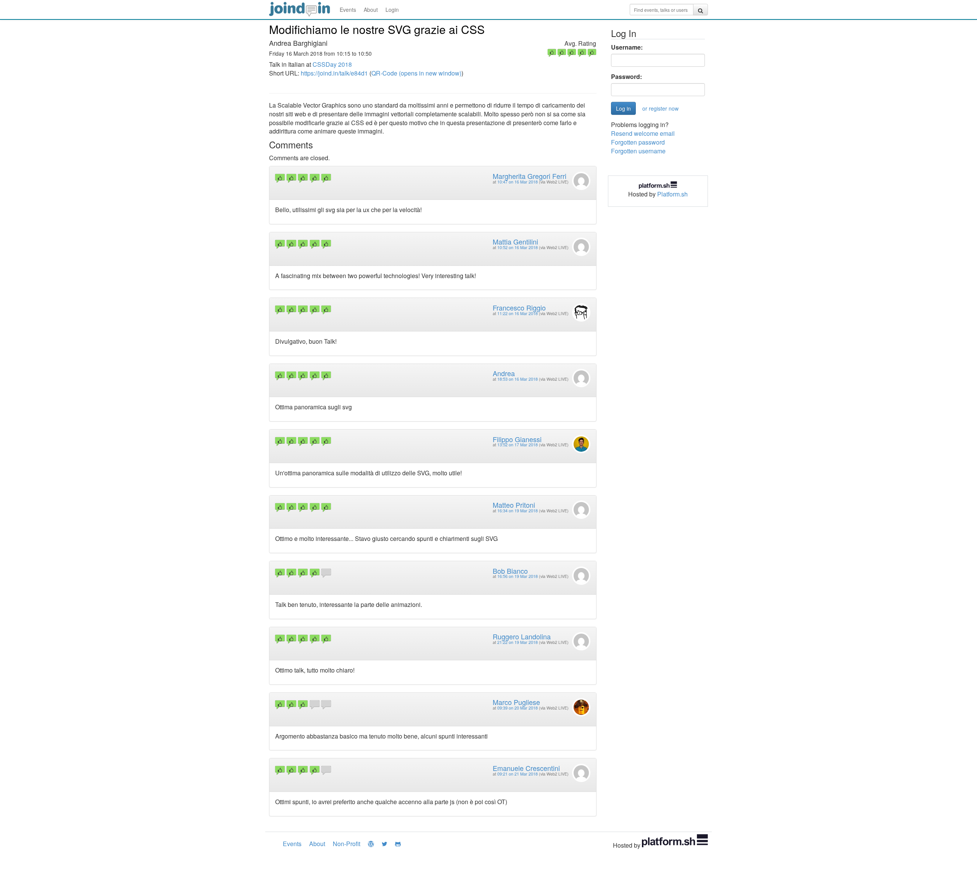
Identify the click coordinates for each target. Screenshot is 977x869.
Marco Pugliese (516, 702)
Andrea (504, 373)
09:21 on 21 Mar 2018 (517, 774)
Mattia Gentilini (515, 241)
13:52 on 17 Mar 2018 (517, 444)
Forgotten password (638, 142)
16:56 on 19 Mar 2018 (517, 576)
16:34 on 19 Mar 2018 (517, 510)
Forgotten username (638, 150)
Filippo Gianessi (517, 439)
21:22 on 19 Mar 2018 (517, 642)
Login (392, 9)
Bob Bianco (510, 571)
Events (348, 9)
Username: (627, 47)
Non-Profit (346, 843)
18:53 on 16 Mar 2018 (517, 379)
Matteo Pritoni (514, 505)
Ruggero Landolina (522, 636)
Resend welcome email (643, 133)
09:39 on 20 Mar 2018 (517, 708)
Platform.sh (672, 194)
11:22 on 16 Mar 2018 (517, 313)
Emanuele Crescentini (526, 768)
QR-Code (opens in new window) (416, 73)
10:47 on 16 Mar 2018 (517, 182)
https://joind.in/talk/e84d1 (334, 73)
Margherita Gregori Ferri (529, 176)
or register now (660, 108)
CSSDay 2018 (332, 64)
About (371, 9)
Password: (626, 76)
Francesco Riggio (519, 307)
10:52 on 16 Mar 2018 (517, 247)
